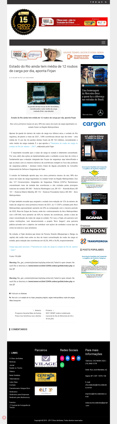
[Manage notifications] (4, 417)
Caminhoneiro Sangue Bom (19, 388)
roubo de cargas (69, 297)
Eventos (12, 402)
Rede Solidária (14, 375)
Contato (12, 385)
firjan (33, 297)
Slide (11, 300)
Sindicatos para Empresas (19, 394)
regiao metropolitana (56, 297)
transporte (17, 300)
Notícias (24, 293)
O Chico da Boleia (16, 358)
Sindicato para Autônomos (19, 397)
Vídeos (12, 371)
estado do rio (26, 297)
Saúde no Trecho (15, 368)
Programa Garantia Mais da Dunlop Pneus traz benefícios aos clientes (28, 313)
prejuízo (45, 297)
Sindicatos (13, 392)
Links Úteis (13, 382)
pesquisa (39, 297)
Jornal (11, 365)
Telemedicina (14, 379)
